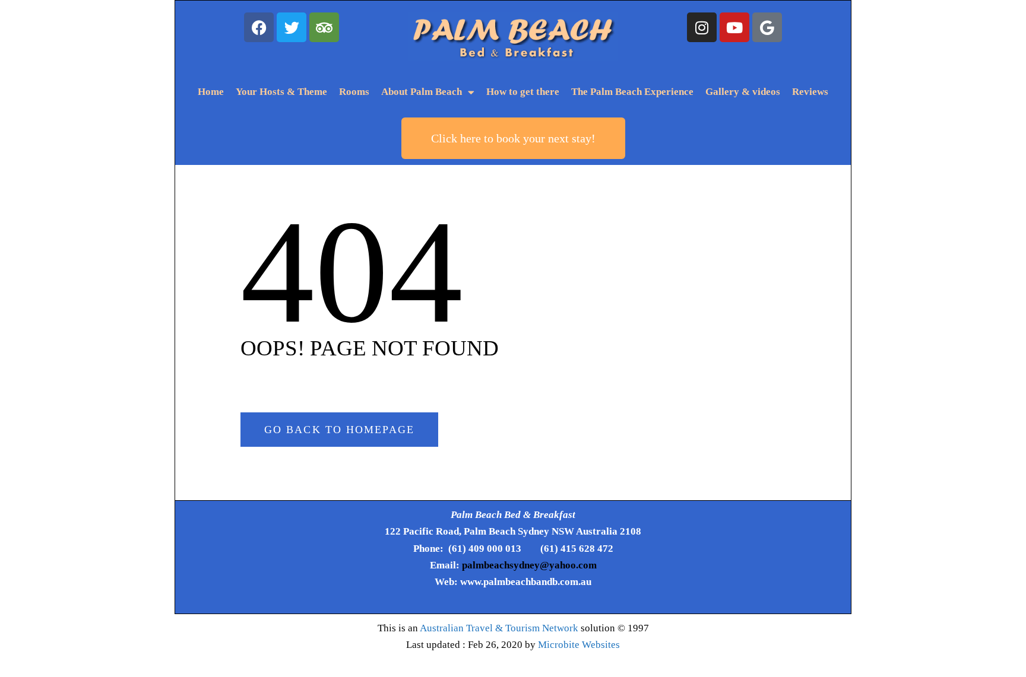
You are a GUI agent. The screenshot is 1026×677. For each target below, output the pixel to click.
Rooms (354, 91)
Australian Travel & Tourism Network (499, 628)
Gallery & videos (742, 91)
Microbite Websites (579, 644)
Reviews (810, 91)
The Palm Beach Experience (632, 91)
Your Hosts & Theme (281, 91)
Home (211, 91)
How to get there (522, 91)
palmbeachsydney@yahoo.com (529, 565)
